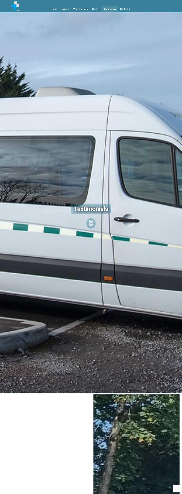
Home (54, 9)
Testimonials (110, 9)
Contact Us (125, 9)
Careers (96, 9)
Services (65, 9)
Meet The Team (81, 9)
